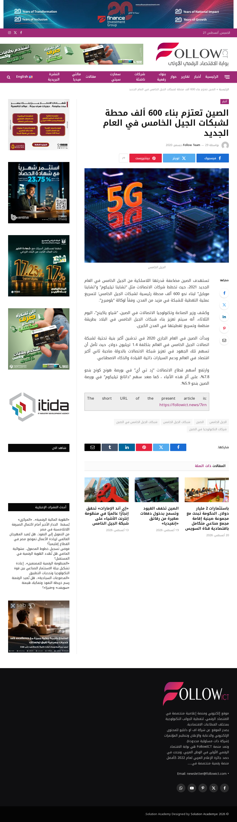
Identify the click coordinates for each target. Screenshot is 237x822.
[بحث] (9, 77)
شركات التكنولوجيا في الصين (208, 429)
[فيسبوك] (224, 293)
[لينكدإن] (224, 316)
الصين (200, 422)
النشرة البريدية (53, 77)
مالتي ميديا (76, 77)
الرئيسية (211, 77)
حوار (173, 77)
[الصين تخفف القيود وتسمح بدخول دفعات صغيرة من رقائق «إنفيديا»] (157, 489)
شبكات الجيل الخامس (176, 422)
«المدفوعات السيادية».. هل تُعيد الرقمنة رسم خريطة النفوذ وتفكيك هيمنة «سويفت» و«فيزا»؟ (40, 583)
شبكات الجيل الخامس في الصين (136, 422)
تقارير (185, 77)
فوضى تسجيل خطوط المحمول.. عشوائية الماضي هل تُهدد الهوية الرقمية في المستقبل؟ (41, 554)
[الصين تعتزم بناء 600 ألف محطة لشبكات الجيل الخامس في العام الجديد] (156, 215)
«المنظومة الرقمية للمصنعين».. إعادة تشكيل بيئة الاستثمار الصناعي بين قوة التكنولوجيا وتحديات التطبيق (41, 568)
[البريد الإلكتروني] (224, 340)
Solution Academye (204, 814)
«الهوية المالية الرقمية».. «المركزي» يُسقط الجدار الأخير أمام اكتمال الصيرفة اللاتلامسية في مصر (40, 524)
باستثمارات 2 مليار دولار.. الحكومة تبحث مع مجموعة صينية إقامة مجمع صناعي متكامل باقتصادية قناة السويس (207, 518)
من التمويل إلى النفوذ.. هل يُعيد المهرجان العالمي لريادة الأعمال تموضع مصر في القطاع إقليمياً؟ (39, 539)
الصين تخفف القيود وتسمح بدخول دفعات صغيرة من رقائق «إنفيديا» (159, 516)
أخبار (197, 77)
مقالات (91, 77)
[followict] (190, 54)
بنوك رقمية (161, 77)
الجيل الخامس (218, 422)
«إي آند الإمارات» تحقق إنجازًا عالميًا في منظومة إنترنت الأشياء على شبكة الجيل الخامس (107, 516)
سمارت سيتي (115, 77)
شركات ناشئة (139, 77)
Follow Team (191, 145)
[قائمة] (227, 76)
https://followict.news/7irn (183, 404)
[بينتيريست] (224, 328)
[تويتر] (224, 304)
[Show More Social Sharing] (123, 158)
